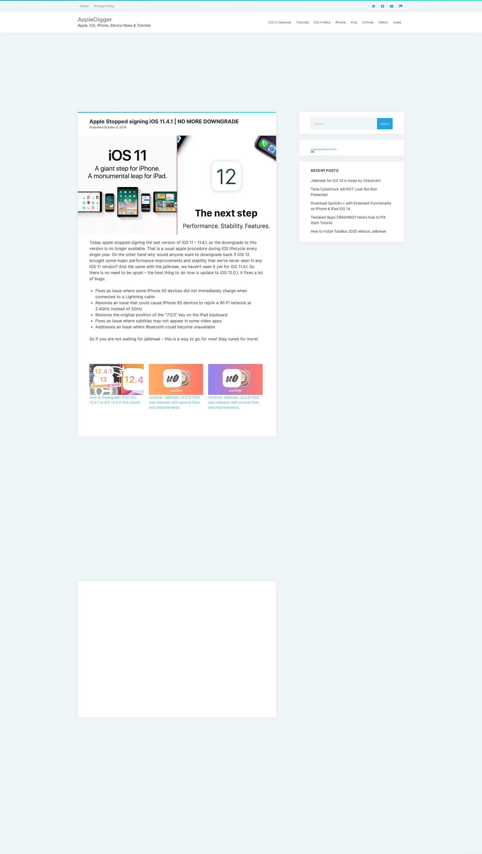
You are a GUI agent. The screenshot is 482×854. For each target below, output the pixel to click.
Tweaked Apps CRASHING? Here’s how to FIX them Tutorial (348, 220)
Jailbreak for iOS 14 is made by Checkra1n (346, 180)
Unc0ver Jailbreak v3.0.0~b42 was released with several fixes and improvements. (233, 402)
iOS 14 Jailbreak (279, 22)
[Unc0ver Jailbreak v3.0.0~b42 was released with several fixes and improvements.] (235, 379)
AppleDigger (95, 19)
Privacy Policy (104, 6)
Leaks (397, 22)
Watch (383, 22)
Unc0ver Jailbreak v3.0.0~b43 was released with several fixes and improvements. (174, 402)
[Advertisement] (241, 68)
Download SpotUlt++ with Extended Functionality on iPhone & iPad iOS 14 (351, 206)
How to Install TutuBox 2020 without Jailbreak (348, 231)
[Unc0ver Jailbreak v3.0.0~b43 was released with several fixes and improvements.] (176, 379)
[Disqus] (177, 514)
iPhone (340, 22)
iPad (354, 22)
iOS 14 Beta (322, 22)
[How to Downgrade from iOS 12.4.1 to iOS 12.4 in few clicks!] (116, 379)
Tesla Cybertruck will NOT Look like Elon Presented (344, 192)
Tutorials (302, 22)
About (84, 6)
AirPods (368, 22)
